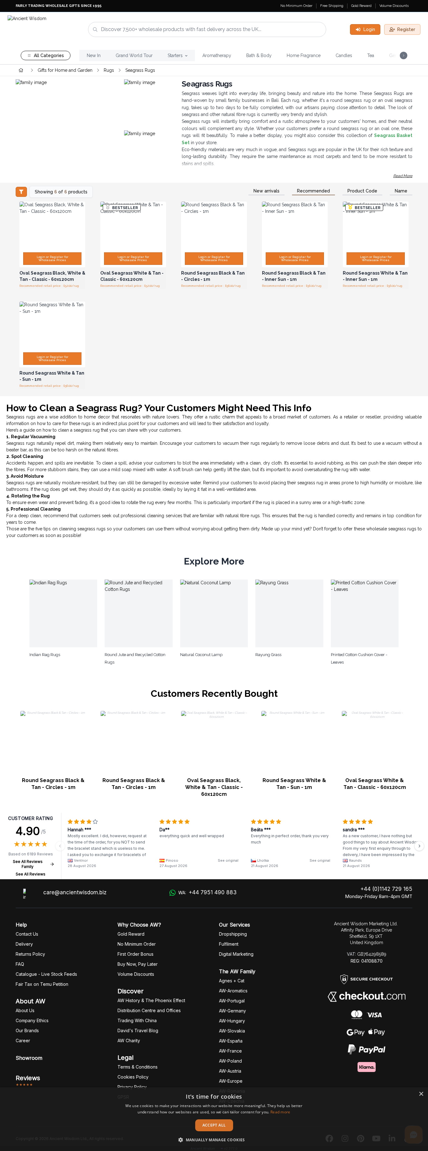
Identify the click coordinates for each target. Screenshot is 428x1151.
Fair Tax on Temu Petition (42, 984)
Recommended (313, 190)
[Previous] (60, 846)
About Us (25, 1010)
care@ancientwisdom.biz (75, 892)
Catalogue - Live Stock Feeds (46, 974)
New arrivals (266, 190)
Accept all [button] (214, 1125)
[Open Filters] (21, 192)
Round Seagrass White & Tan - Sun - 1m (294, 783)
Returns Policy (30, 954)
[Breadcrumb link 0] (21, 70)
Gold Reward (361, 6)
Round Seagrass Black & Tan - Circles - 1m (53, 783)
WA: (207, 892)
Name (401, 190)
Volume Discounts (394, 6)
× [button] (421, 1094)
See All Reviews (30, 874)
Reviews (28, 1078)
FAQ (20, 964)
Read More (402, 176)
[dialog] (214, 1119)
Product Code (362, 190)
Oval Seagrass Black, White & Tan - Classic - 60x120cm (214, 787)
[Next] (419, 846)
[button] (214, 1139)
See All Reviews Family (28, 864)
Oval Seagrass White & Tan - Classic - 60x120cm (374, 783)
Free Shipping (331, 6)
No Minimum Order (296, 6)
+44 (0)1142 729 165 (386, 889)
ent (228, 944)
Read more (280, 1112)
